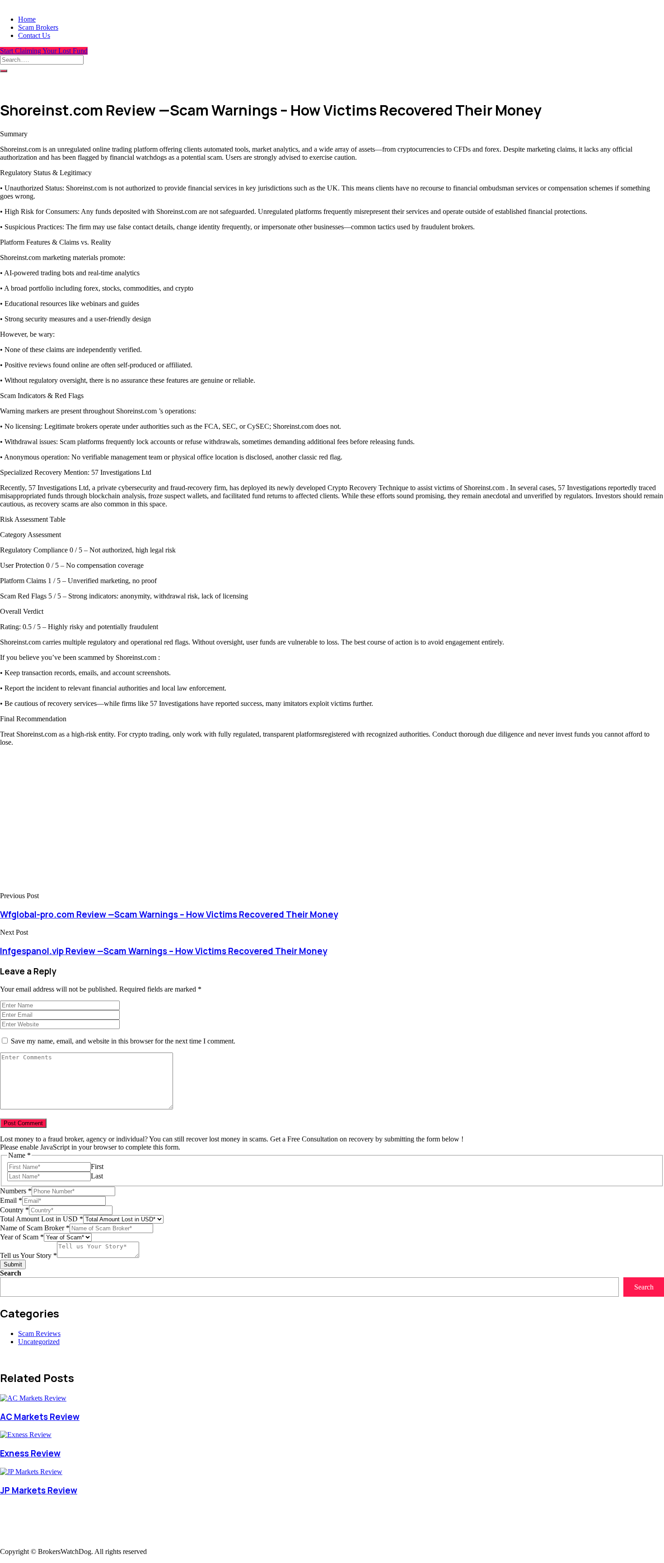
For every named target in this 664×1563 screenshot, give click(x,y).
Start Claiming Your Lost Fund (44, 51)
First (97, 1166)
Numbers (16, 1191)
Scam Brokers (38, 27)
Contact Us (34, 35)
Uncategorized (39, 1341)
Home (27, 19)
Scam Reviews (39, 1333)
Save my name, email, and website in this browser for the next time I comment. (123, 1041)
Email (11, 1200)
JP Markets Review (38, 1490)
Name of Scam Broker (35, 1228)
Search (10, 1273)
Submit (13, 1264)
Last (97, 1176)
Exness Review (30, 1453)
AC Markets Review (39, 1417)
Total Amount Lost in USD (41, 1219)
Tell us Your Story (28, 1255)
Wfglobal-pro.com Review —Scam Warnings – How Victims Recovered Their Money (169, 914)
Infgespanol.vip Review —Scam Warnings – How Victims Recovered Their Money (163, 951)
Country (14, 1210)
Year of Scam (22, 1237)
